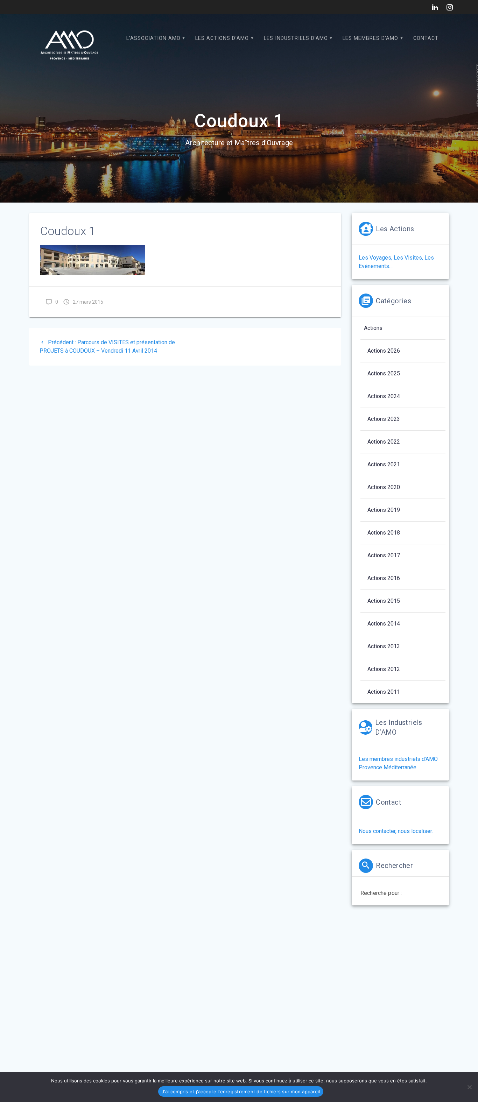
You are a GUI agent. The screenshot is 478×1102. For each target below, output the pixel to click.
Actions (373, 328)
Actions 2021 (383, 464)
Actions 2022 (383, 441)
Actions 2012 (383, 669)
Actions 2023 (383, 419)
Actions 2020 (383, 487)
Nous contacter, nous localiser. (396, 831)
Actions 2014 (383, 623)
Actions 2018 (383, 532)
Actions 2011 (383, 691)
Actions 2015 (383, 601)
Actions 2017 (383, 555)
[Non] (469, 1086)
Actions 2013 (383, 646)
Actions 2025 (383, 373)
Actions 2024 (383, 396)
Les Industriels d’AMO (296, 38)
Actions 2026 (383, 350)
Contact (425, 38)
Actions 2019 (383, 510)
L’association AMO (153, 38)
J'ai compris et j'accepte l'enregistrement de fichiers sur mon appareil (241, 1091)
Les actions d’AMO (222, 38)
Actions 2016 (383, 578)
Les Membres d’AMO (370, 38)
